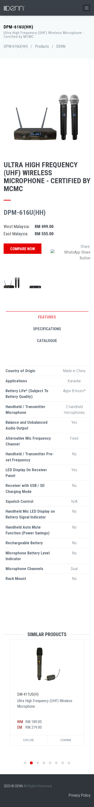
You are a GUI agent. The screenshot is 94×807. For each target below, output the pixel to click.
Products (42, 46)
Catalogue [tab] (47, 340)
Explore (28, 740)
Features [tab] (47, 317)
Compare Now (22, 249)
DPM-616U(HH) (16, 46)
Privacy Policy (79, 795)
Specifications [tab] (47, 328)
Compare (65, 740)
